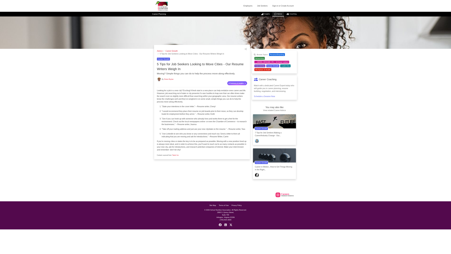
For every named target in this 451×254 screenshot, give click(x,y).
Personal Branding (277, 55)
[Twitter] (231, 224)
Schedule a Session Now (264, 96)
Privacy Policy (236, 205)
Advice (279, 14)
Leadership (285, 66)
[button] (245, 49)
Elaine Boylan (168, 79)
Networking (259, 58)
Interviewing (259, 66)
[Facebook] (220, 224)
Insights (267, 14)
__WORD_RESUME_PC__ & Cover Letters (271, 62)
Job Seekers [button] (262, 6)
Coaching (293, 14)
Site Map (212, 205)
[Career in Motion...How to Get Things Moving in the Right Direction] (274, 156)
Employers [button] (247, 6)
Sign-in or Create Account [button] (283, 6)
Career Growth (171, 51)
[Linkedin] (225, 224)
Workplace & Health (262, 70)
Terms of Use (224, 205)
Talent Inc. (175, 155)
